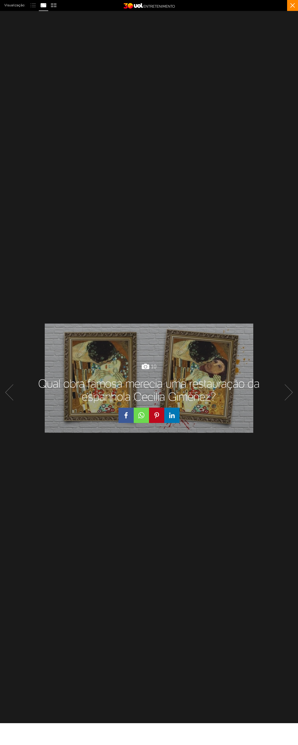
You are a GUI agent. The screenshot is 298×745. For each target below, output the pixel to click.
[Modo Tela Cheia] (44, 4)
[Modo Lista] (34, 4)
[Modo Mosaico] (53, 4)
